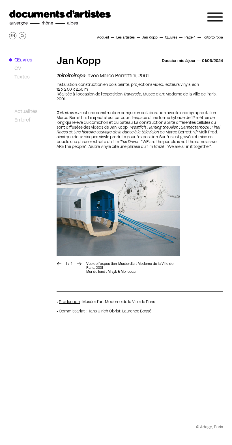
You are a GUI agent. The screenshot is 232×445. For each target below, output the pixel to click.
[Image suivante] (118, 211)
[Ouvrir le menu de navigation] (215, 17)
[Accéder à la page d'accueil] (60, 18)
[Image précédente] (59, 263)
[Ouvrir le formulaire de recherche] (22, 35)
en (12, 35)
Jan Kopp (79, 60)
